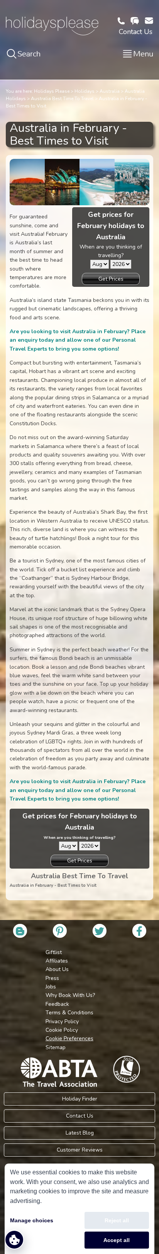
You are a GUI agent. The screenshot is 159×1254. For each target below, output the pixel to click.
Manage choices (31, 1220)
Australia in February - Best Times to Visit (53, 885)
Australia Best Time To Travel (62, 98)
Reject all (117, 1220)
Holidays (84, 91)
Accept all (116, 1240)
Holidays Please (51, 91)
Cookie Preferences (69, 1038)
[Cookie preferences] (14, 1239)
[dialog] (79, 1209)
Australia (110, 91)
